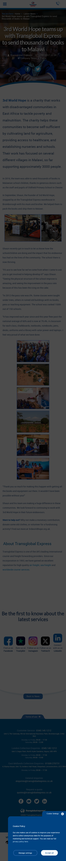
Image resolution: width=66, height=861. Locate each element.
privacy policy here (20, 841)
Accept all (49, 853)
